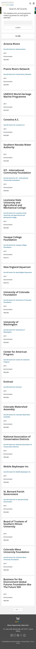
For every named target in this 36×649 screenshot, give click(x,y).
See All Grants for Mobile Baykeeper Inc (17, 472)
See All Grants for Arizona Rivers (15, 49)
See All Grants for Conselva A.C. (14, 125)
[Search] (30, 3)
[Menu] (33, 3)
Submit (18, 27)
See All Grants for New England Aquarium (18, 272)
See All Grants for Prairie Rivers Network (17, 74)
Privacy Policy (25, 641)
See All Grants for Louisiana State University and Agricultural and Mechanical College (15, 215)
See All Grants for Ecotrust (13, 387)
